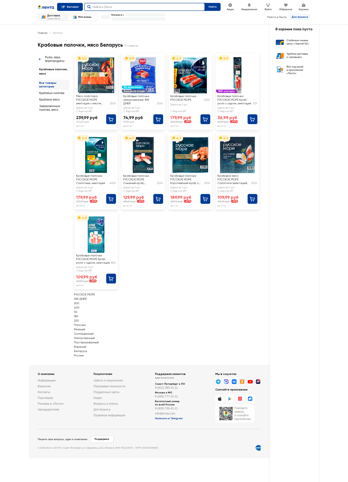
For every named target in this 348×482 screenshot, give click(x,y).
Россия (79, 355)
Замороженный (84, 338)
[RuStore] (250, 398)
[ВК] (234, 382)
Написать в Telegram (169, 418)
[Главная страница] (46, 7)
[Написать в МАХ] (226, 382)
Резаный (79, 329)
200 (76, 303)
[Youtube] (250, 382)
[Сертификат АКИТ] (258, 448)
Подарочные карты (106, 392)
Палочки (80, 325)
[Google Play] (229, 398)
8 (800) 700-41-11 (166, 408)
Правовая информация (109, 415)
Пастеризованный (86, 342)
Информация (47, 380)
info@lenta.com (165, 413)
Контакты (44, 392)
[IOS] (219, 398)
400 (76, 307)
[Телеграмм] (218, 382)
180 (76, 316)
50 (75, 312)
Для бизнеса (300, 17)
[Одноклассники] (242, 382)
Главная (42, 32)
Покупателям (103, 374)
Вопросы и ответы (106, 403)
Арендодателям (48, 409)
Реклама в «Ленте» (51, 403)
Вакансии (44, 386)
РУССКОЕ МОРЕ (84, 294)
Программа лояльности (109, 386)
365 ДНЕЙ (80, 299)
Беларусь (80, 351)
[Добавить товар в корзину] (111, 119)
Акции (98, 397)
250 (76, 320)
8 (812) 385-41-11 (166, 387)
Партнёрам (45, 397)
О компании (46, 374)
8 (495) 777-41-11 (166, 396)
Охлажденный (84, 333)
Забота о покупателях (108, 380)
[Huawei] (240, 398)
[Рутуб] (258, 382)
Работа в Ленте (277, 17)
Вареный (80, 346)
